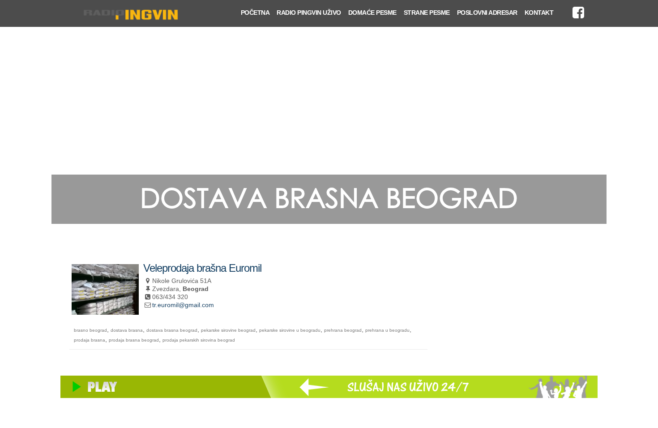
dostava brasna (127, 330)
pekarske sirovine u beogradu (289, 330)
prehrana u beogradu (387, 330)
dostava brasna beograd (171, 330)
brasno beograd (90, 330)
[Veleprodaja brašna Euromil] (105, 311)
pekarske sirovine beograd (228, 330)
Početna (255, 12)
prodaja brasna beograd (134, 340)
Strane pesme (427, 12)
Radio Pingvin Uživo (309, 12)
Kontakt (539, 12)
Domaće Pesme (372, 12)
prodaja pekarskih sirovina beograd (198, 340)
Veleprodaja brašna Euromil (202, 268)
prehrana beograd (343, 330)
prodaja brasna (89, 340)
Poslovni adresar (487, 12)
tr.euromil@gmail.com (183, 304)
